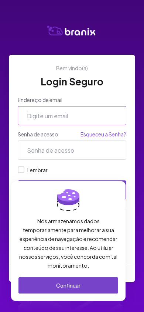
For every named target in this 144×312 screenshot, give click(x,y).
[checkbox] (21, 169)
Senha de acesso (38, 134)
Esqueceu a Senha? (103, 134)
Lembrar (37, 170)
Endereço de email (40, 99)
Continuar (68, 285)
